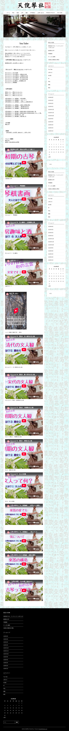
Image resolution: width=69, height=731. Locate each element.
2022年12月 (51, 109)
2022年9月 (50, 118)
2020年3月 (50, 124)
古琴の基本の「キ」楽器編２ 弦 (13, 100)
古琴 (22, 12)
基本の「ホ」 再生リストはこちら (13, 93)
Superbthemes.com (43, 729)
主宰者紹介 (32, 12)
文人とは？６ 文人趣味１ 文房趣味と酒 (15, 80)
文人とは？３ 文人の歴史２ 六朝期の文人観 (16, 76)
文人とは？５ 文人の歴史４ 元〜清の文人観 (16, 79)
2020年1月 (50, 130)
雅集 (27, 12)
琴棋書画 (50, 53)
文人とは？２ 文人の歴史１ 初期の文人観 (16, 74)
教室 (18, 12)
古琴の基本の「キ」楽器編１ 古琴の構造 (15, 98)
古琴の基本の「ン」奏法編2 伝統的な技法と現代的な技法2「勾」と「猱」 (23, 113)
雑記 (49, 87)
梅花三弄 (7, 140)
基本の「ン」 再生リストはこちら (13, 95)
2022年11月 (51, 112)
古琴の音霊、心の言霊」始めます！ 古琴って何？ (18, 132)
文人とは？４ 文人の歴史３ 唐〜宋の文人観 (16, 77)
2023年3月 (50, 100)
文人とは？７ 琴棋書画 (11, 82)
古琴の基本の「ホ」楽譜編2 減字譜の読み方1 (17, 106)
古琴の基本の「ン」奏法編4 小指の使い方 (15, 116)
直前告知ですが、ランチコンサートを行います (13, 616)
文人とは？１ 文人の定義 (11, 72)
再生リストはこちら (17, 59)
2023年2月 (50, 103)
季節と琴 (7, 124)
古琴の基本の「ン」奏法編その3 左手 (14, 114)
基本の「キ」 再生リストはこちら (13, 92)
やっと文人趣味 (51, 56)
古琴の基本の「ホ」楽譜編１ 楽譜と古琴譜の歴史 (17, 105)
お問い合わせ (41, 12)
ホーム (8, 12)
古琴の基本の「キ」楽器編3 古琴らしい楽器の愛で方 (19, 101)
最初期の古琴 (51, 50)
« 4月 (49, 156)
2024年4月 (50, 97)
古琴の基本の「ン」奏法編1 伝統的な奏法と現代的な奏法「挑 (20, 111)
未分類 (49, 75)
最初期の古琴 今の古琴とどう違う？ (14, 63)
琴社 (13, 12)
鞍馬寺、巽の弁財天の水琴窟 (12, 142)
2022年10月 (51, 115)
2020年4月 (50, 121)
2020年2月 (50, 127)
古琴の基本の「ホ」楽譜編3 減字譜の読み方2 (17, 108)
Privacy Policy (50, 12)
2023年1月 (50, 106)
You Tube (59, 12)
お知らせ (50, 72)
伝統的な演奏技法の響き (53, 59)
